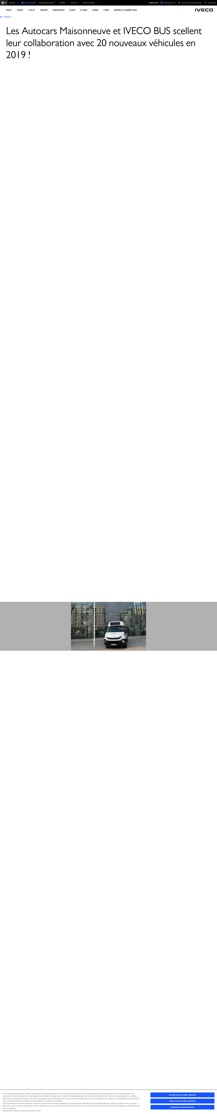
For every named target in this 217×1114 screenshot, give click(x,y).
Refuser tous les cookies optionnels (182, 1101)
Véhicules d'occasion (46, 3)
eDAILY (20, 10)
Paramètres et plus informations (182, 1107)
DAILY (9, 10)
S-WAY (72, 10)
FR (6, 3)
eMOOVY (44, 10)
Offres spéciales (30, 3)
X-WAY (95, 10)
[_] (153, 3)
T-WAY (106, 10)
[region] (108, 1102)
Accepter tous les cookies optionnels (182, 1095)
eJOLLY (31, 10)
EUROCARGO (58, 10)
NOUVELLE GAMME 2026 (125, 10)
